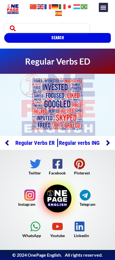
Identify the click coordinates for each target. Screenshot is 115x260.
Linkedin (81, 235)
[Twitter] (35, 163)
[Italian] (62, 6)
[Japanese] (69, 6)
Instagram (26, 204)
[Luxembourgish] (77, 6)
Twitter (34, 173)
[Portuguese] (84, 6)
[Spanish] (59, 12)
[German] (55, 6)
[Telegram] (85, 195)
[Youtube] (57, 226)
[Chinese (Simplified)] (33, 6)
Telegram (87, 204)
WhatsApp (31, 235)
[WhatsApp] (35, 226)
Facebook (57, 173)
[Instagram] (29, 195)
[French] (48, 6)
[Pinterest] (79, 163)
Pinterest (82, 173)
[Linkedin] (79, 226)
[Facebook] (57, 163)
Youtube (57, 235)
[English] (40, 6)
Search (57, 38)
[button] (103, 7)
